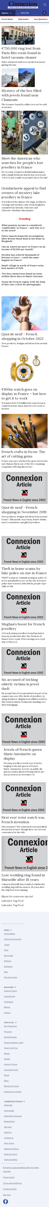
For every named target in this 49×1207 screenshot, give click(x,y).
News (6, 930)
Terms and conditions (12, 1183)
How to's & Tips (11, 1048)
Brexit (6, 1075)
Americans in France (12, 1091)
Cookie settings (10, 1189)
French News (7, 19)
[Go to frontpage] (23, 5)
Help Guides (23, 19)
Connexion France (13, 1102)
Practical (9, 1023)
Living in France (10, 1064)
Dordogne (8, 966)
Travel (6, 944)
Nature (7, 1007)
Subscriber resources (13, 1116)
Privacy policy (9, 1177)
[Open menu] (7, 13)
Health (7, 1059)
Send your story (10, 1154)
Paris (6, 950)
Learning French (11, 1070)
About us (8, 1132)
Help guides (9, 1110)
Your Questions (40, 19)
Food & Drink (9, 996)
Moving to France (11, 1086)
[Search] (44, 5)
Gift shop (8, 1127)
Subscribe (25, 13)
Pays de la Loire (10, 977)
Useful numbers (10, 1159)
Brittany (7, 961)
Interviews (8, 1001)
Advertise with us (11, 1148)
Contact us (8, 1138)
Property (8, 1031)
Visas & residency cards (13, 1042)
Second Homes (10, 1037)
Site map (7, 1195)
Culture (7, 1012)
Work (6, 1080)
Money (7, 1053)
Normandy (8, 955)
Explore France (10, 991)
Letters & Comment (12, 939)
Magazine (8, 987)
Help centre (9, 1143)
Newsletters (9, 1121)
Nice (6, 972)
